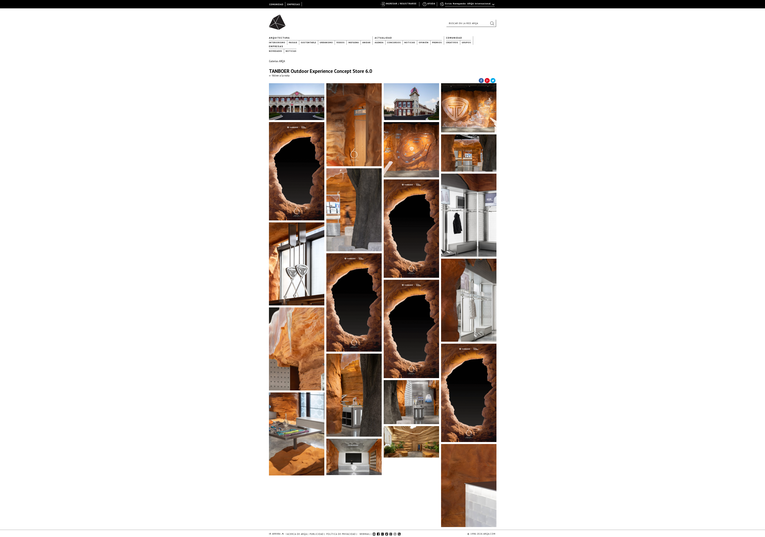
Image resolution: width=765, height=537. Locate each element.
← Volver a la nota (279, 75)
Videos (340, 42)
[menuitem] (467, 5)
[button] (492, 23)
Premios (437, 42)
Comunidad (454, 37)
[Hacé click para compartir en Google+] (487, 80)
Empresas (276, 46)
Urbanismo (326, 42)
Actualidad (383, 37)
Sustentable (308, 42)
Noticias (409, 42)
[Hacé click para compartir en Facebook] (481, 80)
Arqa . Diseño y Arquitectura (278, 20)
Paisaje (293, 42)
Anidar (366, 42)
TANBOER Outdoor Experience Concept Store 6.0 (320, 71)
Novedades (275, 51)
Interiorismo (277, 42)
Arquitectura (279, 37)
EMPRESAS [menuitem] (293, 4)
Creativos (452, 42)
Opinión (424, 42)
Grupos (466, 42)
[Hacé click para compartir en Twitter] (493, 80)
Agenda (379, 42)
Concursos (394, 42)
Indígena (353, 42)
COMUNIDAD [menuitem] (276, 4)
